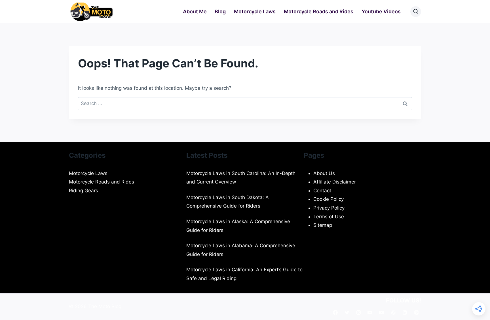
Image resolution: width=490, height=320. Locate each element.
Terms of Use (328, 216)
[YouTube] (370, 312)
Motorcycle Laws (255, 11)
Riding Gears (83, 190)
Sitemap (322, 225)
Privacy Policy (329, 208)
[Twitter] (347, 312)
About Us (324, 173)
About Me (195, 11)
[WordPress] (393, 312)
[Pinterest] (416, 312)
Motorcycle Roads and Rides (318, 11)
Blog (220, 11)
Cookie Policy (328, 199)
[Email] (381, 312)
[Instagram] (358, 312)
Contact (322, 190)
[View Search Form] (415, 11)
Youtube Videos (381, 11)
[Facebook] (335, 312)
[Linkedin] (404, 312)
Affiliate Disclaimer (334, 182)
